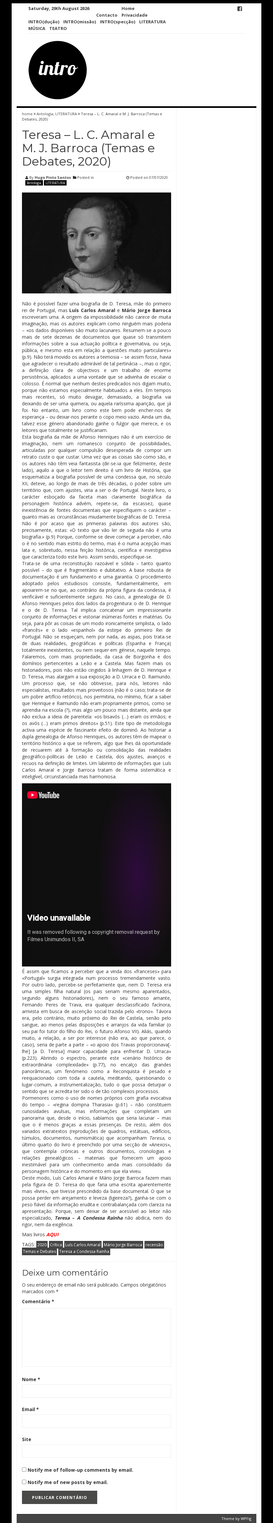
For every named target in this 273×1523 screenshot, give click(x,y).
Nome (31, 1379)
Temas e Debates (39, 1251)
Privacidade (134, 15)
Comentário (38, 1301)
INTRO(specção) (117, 22)
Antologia (45, 113)
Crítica (56, 1245)
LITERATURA (152, 22)
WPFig (246, 1518)
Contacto (107, 15)
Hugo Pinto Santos (53, 177)
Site (26, 1439)
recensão (154, 1245)
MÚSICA (36, 28)
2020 (42, 1245)
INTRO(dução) (43, 22)
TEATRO (58, 28)
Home (128, 8)
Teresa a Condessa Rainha (84, 1251)
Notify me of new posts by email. (68, 1482)
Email (30, 1409)
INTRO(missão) (79, 22)
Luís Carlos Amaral (83, 1245)
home (28, 113)
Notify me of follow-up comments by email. (80, 1470)
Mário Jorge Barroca (123, 1245)
